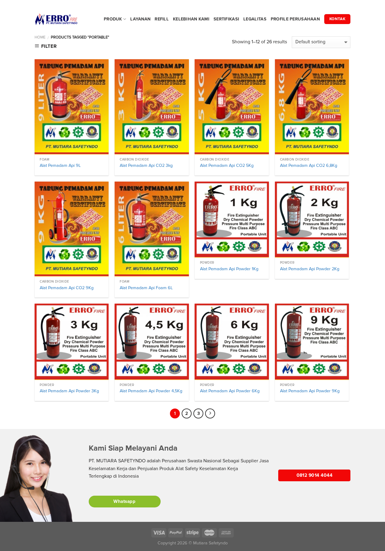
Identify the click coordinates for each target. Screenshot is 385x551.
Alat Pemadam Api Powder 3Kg (69, 390)
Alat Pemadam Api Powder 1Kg (229, 268)
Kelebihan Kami (191, 19)
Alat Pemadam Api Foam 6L (146, 287)
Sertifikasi (226, 19)
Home (40, 37)
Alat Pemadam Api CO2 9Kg (67, 287)
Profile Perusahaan (295, 19)
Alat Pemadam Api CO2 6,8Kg (308, 165)
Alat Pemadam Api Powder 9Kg (310, 390)
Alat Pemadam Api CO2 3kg (146, 165)
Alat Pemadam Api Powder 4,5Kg (151, 390)
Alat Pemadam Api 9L (60, 165)
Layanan (140, 19)
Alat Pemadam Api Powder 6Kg (230, 390)
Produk (113, 19)
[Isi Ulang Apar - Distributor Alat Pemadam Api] (65, 19)
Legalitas (254, 19)
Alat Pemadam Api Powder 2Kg (309, 268)
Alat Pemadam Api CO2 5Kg (227, 165)
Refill (162, 19)
